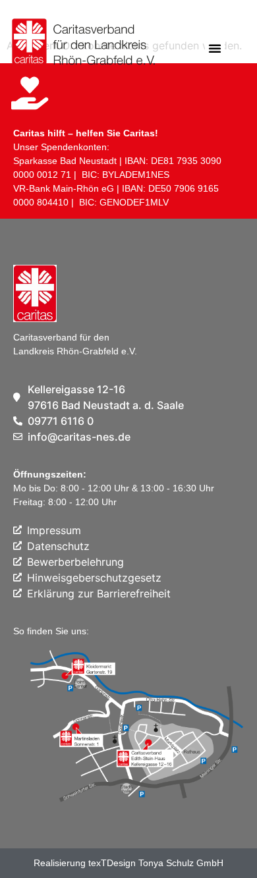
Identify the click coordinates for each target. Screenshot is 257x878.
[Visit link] (78, 45)
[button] (215, 48)
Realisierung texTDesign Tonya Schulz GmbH (128, 863)
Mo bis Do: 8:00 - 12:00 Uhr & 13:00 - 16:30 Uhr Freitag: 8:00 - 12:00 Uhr (113, 488)
